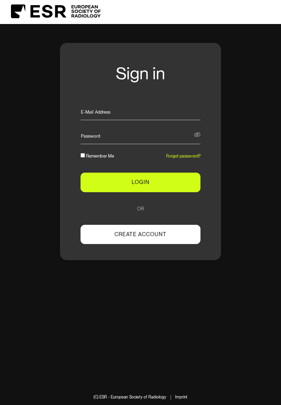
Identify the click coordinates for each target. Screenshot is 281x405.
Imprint (181, 397)
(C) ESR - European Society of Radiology (130, 397)
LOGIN (140, 182)
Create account (140, 234)
